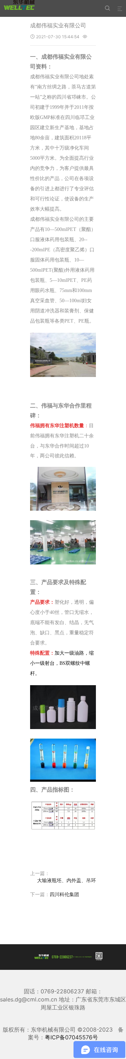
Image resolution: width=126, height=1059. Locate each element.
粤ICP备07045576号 (71, 1037)
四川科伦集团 (64, 894)
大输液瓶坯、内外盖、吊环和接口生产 (78, 880)
